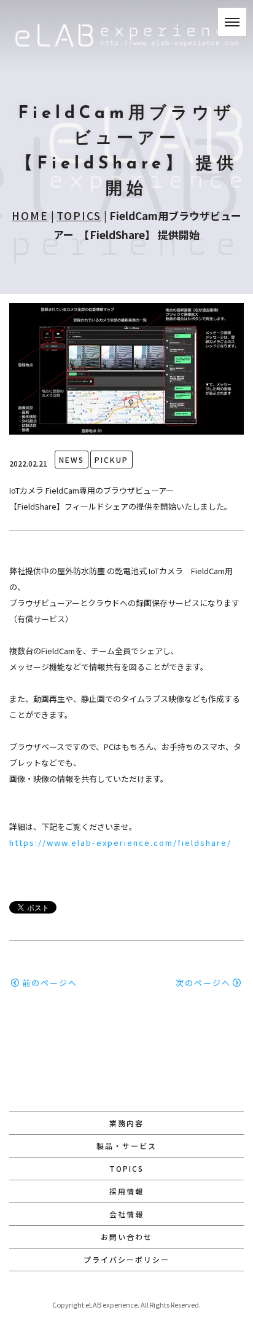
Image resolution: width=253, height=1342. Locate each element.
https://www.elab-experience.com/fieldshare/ (120, 842)
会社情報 (126, 1214)
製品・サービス (126, 1145)
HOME (30, 215)
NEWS (71, 459)
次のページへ (203, 983)
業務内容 (126, 1123)
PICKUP (111, 459)
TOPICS (78, 215)
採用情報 (126, 1191)
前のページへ (49, 983)
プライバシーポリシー (126, 1259)
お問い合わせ (126, 1236)
